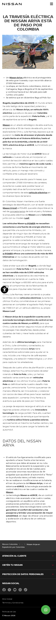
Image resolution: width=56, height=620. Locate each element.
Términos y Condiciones (12, 603)
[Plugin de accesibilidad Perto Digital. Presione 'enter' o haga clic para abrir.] (4, 289)
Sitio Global (7, 599)
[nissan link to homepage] (12, 4)
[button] (51, 3)
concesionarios (17, 211)
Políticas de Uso (9, 612)
